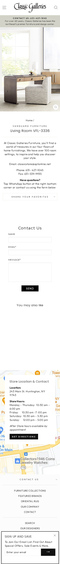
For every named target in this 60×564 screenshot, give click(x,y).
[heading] (30, 228)
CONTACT (30, 511)
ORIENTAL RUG (30, 501)
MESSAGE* (14, 259)
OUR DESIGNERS (30, 528)
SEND (30, 288)
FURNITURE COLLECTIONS (30, 490)
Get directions (24, 436)
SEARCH (30, 523)
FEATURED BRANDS (30, 495)
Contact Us (29, 479)
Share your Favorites (30, 196)
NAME (11, 234)
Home (29, 120)
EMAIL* (12, 247)
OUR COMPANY (30, 506)
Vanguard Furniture (30, 126)
